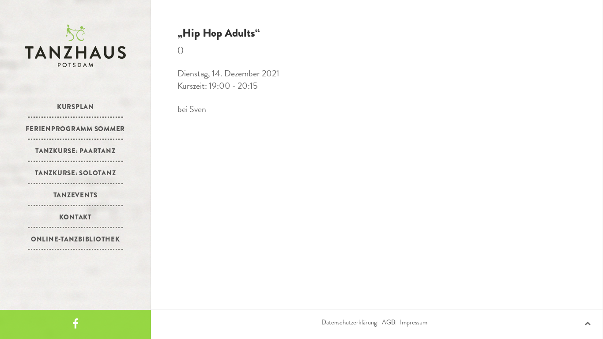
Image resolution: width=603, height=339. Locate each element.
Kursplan (75, 107)
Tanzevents (75, 195)
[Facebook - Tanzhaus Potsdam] (75, 324)
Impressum (413, 322)
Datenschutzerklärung (349, 322)
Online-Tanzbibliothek (75, 239)
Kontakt (75, 217)
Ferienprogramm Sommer (75, 129)
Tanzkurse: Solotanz (75, 173)
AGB (388, 322)
